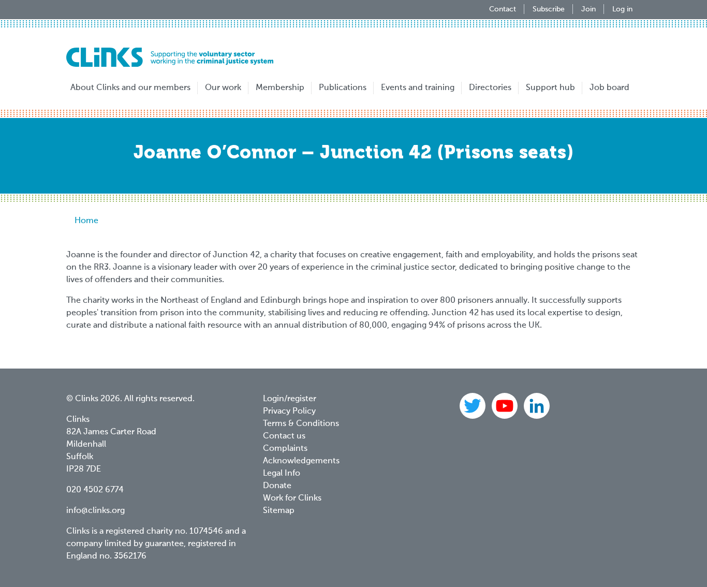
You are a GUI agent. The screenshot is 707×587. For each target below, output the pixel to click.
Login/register (289, 399)
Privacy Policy (289, 411)
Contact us (284, 436)
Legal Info (281, 473)
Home (86, 221)
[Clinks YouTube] (506, 406)
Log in (622, 9)
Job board (609, 88)
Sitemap (278, 511)
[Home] (169, 57)
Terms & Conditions (301, 424)
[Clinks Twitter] (474, 406)
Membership (280, 88)
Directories (490, 88)
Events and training (417, 88)
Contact (502, 9)
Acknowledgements (301, 461)
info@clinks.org (95, 511)
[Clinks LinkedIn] (537, 406)
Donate (277, 486)
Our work (223, 88)
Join (588, 9)
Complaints (285, 449)
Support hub (550, 88)
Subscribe (549, 9)
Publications (342, 88)
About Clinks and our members (130, 88)
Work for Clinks (292, 498)
